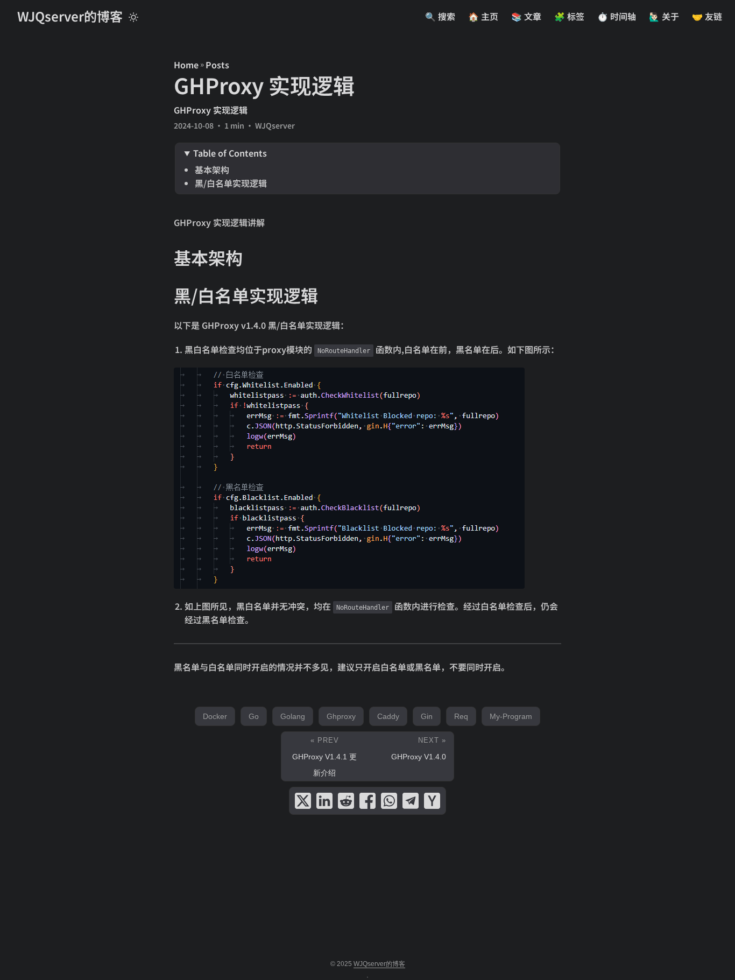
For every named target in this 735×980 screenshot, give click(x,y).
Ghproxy (341, 716)
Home (186, 64)
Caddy (388, 716)
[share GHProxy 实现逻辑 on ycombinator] (432, 801)
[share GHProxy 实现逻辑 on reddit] (346, 801)
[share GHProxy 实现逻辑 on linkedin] (324, 801)
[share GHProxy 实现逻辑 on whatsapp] (389, 801)
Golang (292, 716)
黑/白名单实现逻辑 (231, 183)
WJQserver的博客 (70, 15)
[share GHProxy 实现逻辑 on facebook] (367, 801)
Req (461, 716)
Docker (215, 716)
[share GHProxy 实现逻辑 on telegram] (410, 801)
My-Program (511, 716)
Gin (427, 716)
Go (254, 716)
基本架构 (212, 169)
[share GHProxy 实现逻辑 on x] (303, 801)
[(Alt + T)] (133, 16)
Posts (217, 64)
